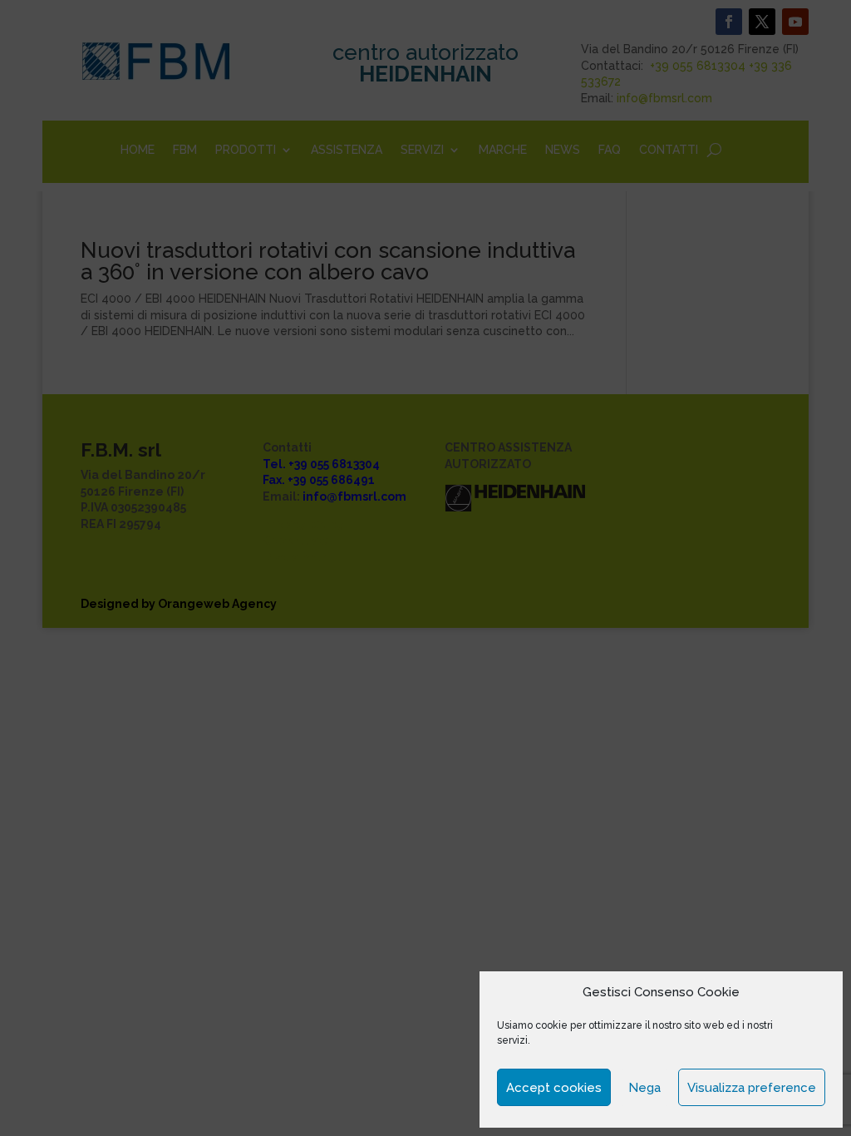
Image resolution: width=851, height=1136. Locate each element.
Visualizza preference (751, 1087)
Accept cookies (554, 1087)
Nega (644, 1087)
